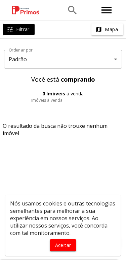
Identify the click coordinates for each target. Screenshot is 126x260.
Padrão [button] (18, 59)
